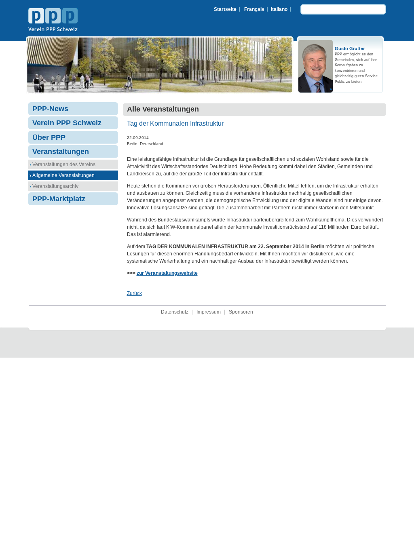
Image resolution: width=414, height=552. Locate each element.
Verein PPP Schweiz (53, 20)
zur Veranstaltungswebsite (167, 273)
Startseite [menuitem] (225, 9)
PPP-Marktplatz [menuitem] (58, 199)
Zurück (134, 293)
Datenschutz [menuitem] (174, 312)
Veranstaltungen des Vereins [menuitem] (63, 164)
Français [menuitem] (254, 9)
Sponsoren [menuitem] (241, 312)
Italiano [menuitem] (279, 9)
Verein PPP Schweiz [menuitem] (66, 123)
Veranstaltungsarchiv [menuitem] (55, 186)
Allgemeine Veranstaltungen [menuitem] (63, 175)
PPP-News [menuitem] (50, 109)
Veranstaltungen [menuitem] (60, 151)
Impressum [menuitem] (208, 312)
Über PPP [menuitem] (48, 137)
